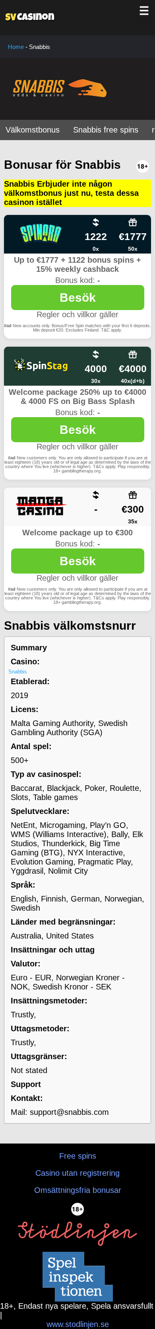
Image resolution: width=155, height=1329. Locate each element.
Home (16, 46)
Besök (78, 297)
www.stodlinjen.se (77, 1324)
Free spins (77, 1155)
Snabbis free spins (105, 129)
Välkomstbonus (33, 129)
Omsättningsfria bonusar (77, 1190)
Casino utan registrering (77, 1173)
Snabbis (17, 672)
